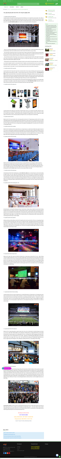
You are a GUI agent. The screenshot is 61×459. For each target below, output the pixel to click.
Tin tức (46, 24)
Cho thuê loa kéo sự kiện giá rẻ (50, 43)
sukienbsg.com (50, 0)
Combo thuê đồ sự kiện (20, 450)
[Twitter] (9, 1)
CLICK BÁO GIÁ (51, 3)
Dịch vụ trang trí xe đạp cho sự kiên (9, 432)
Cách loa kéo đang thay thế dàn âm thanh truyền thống (12, 436)
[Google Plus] (10, 1)
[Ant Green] (5, 3)
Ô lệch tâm (51, 48)
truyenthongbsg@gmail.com (9, 451)
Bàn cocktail (51, 58)
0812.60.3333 (56, 0)
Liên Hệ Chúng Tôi (8, 368)
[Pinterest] (12, 1)
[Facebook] (7, 1)
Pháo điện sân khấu (52, 53)
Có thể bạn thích (48, 46)
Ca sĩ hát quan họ (52, 67)
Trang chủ (18, 446)
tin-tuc (9, 9)
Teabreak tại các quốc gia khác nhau (9, 434)
